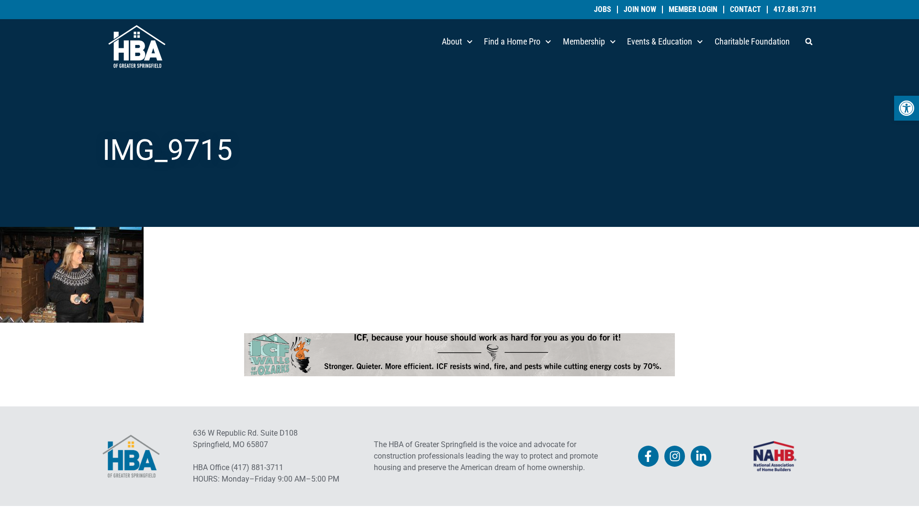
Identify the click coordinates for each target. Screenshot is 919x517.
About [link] (452, 41)
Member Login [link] (693, 9)
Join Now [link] (640, 9)
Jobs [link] (602, 9)
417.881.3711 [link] (795, 9)
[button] (809, 41)
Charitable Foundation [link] (752, 41)
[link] (906, 108)
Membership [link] (584, 41)
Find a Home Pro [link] (512, 41)
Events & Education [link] (659, 41)
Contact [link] (745, 9)
